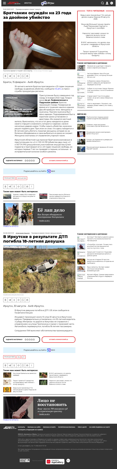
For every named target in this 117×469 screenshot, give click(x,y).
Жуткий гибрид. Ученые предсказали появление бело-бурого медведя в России (100, 276)
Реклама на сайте (34, 427)
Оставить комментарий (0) (58, 160)
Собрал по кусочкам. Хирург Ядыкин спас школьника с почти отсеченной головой (100, 90)
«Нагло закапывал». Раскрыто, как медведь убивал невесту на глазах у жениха (100, 105)
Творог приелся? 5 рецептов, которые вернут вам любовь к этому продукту (95, 53)
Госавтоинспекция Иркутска (13, 294)
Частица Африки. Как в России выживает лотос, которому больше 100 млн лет (99, 75)
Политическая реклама (66, 427)
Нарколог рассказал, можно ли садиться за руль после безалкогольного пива (95, 35)
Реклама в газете (49, 427)
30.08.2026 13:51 (8, 233)
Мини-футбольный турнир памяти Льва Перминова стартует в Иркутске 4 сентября (95, 26)
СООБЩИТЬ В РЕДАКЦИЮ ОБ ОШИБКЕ (30, 430)
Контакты (21, 427)
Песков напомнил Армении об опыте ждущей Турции (99, 148)
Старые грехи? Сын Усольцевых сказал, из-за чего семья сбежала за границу (100, 98)
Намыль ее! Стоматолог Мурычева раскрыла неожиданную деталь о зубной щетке (99, 253)
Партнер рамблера (37, 460)
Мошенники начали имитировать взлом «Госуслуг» (98, 133)
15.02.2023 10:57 (8, 9)
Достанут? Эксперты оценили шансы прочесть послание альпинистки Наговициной (100, 238)
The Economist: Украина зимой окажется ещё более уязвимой (97, 118)
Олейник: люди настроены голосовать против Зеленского (97, 125)
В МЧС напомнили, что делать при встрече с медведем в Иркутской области (95, 44)
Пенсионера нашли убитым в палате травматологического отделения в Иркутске (59, 196)
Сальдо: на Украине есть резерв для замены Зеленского (99, 140)
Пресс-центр (82, 427)
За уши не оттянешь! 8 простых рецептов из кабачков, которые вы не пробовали (100, 261)
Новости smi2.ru (10, 226)
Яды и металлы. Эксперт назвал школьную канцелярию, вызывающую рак (98, 268)
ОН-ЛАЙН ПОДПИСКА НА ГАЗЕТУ (99, 427)
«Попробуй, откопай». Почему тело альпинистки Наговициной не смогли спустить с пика (99, 246)
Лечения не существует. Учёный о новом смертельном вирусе (99, 67)
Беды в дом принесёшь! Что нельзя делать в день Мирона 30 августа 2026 (95, 17)
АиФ (50, 71)
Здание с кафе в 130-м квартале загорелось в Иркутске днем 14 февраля (24, 196)
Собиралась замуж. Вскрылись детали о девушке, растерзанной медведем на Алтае (99, 82)
